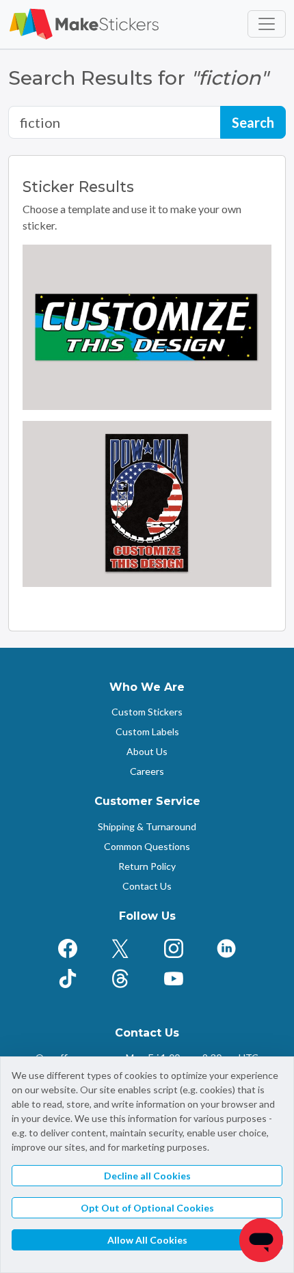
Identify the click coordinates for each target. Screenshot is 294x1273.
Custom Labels (147, 731)
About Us (147, 751)
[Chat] (261, 1240)
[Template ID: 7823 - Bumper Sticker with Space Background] (147, 328)
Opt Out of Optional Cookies (147, 1208)
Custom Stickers (147, 711)
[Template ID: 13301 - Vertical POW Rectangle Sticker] (147, 504)
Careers (147, 771)
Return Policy (147, 866)
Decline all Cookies (147, 1175)
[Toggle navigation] (267, 24)
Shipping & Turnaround (147, 826)
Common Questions (147, 846)
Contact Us (147, 886)
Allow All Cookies (147, 1240)
